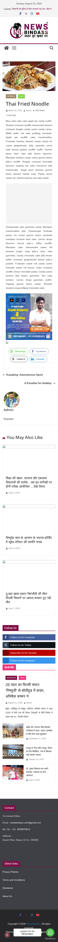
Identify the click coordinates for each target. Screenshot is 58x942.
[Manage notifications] (7, 934)
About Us (7, 896)
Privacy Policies (10, 872)
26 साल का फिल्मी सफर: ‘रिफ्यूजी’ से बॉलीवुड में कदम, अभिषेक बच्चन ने (24, 690)
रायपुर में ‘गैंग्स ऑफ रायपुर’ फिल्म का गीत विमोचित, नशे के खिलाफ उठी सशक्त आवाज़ (39, 751)
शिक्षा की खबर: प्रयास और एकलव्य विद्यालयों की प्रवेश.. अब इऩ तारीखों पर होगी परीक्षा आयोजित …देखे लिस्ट (29, 482)
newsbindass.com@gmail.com (25, 822)
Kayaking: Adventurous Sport (24, 374)
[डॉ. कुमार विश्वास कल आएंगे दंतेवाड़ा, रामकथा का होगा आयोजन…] (13, 774)
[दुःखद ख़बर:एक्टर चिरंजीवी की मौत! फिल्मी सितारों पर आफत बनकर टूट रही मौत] (29, 562)
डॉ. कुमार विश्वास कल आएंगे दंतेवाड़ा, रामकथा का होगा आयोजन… (37, 772)
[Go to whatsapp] (50, 932)
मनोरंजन (22, 678)
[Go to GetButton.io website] (50, 939)
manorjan (11, 678)
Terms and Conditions (14, 880)
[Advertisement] (29, 203)
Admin (29, 110)
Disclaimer (8, 888)
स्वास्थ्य (21, 96)
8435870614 (23, 829)
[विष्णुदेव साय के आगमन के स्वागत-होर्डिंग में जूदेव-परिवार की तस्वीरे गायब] (29, 507)
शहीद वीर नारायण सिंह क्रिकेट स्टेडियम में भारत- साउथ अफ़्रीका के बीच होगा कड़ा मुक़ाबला (39, 730)
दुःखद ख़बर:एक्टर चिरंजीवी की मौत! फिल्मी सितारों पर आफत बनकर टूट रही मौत (28, 598)
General (11, 96)
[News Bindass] (6, 48)
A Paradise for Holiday (38, 383)
